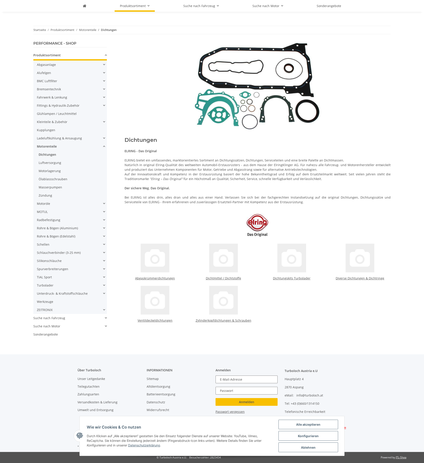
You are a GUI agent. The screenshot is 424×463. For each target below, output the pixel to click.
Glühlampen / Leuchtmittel (57, 114)
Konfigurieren (308, 436)
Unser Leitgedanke (91, 379)
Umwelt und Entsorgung (96, 410)
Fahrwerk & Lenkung (52, 97)
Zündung (45, 195)
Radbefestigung (48, 220)
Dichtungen (47, 154)
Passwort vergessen (230, 412)
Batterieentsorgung (161, 394)
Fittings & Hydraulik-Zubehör (58, 105)
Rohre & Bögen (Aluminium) (57, 228)
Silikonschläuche (49, 261)
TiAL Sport (44, 277)
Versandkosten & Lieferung (97, 402)
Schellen (43, 244)
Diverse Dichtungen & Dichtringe (360, 278)
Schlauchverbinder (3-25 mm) (59, 252)
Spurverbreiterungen (52, 269)
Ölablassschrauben (53, 179)
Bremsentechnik (49, 89)
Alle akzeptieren (308, 424)
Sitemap (153, 379)
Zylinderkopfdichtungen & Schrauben (223, 320)
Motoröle (43, 203)
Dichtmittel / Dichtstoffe (223, 278)
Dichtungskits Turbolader (291, 278)
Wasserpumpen (50, 187)
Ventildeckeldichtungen (155, 320)
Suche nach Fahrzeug (49, 318)
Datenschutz (156, 402)
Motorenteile (47, 146)
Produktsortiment (47, 55)
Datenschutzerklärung (144, 445)
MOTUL (42, 212)
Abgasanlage (46, 65)
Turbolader (45, 285)
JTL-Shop (401, 457)
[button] (70, 56)
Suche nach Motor (46, 326)
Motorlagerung (50, 171)
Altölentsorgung (158, 386)
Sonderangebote (45, 334)
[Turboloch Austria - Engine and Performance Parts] (85, 6)
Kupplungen (46, 130)
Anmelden (246, 402)
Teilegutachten (89, 386)
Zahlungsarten (88, 394)
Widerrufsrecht (158, 410)
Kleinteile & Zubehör (52, 122)
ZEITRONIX (45, 310)
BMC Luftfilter (47, 81)
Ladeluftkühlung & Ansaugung (59, 138)
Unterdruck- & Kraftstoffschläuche (62, 293)
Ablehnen (308, 447)
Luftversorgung (50, 163)
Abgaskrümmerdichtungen (155, 278)
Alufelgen (44, 73)
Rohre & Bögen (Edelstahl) (56, 236)
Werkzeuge (45, 302)
